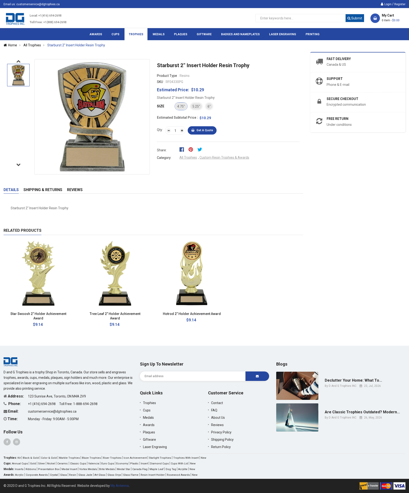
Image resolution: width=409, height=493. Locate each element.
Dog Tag (171, 469)
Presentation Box (48, 469)
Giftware (149, 439)
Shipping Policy (222, 439)
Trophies (149, 403)
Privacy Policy (221, 432)
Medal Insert (69, 469)
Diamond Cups (159, 463)
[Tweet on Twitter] (200, 149)
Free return (337, 119)
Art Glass (99, 474)
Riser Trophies (112, 457)
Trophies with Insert (186, 457)
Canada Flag (139, 469)
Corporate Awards (37, 474)
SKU (160, 82)
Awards (149, 425)
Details (11, 190)
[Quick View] (65, 314)
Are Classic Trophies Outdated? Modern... (362, 412)
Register (399, 4)
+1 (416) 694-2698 (42, 404)
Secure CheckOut (342, 99)
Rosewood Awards (178, 474)
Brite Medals (107, 469)
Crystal (54, 474)
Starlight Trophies (160, 457)
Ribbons (31, 469)
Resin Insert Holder (153, 474)
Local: (34, 15)
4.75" (181, 106)
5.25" (196, 106)
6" (209, 106)
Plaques (149, 432)
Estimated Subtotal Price (177, 117)
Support (335, 79)
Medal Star (123, 469)
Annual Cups (20, 463)
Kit (19, 457)
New (203, 457)
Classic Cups (78, 463)
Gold (33, 463)
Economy (122, 463)
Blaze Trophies (91, 457)
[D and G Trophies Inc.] (11, 361)
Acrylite (182, 469)
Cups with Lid (179, 463)
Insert (144, 463)
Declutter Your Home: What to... (353, 380)
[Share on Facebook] (183, 149)
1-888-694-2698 (85, 404)
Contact (217, 403)
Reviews (75, 190)
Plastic (134, 463)
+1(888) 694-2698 (55, 22)
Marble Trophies (69, 457)
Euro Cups (107, 463)
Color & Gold (49, 457)
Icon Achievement (135, 457)
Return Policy (221, 447)
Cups (147, 410)
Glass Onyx (114, 474)
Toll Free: (36, 22)
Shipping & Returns (42, 190)
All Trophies (188, 157)
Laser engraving (155, 447)
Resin (72, 474)
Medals (148, 417)
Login (387, 4)
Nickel (51, 463)
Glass (63, 474)
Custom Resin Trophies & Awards (224, 157)
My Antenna (120, 486)
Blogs (281, 364)
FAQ (214, 410)
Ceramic (62, 463)
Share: (162, 150)
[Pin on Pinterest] (192, 149)
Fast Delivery (339, 59)
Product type (167, 76)
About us (218, 417)
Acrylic (19, 474)
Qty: (160, 130)
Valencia (93, 463)
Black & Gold (31, 457)
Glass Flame (130, 474)
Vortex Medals (88, 469)
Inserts (19, 469)
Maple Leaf (157, 469)
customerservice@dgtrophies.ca (38, 4)
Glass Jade (85, 474)
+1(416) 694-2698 (50, 15)
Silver (41, 463)
